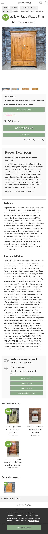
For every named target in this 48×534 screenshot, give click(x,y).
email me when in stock (26, 393)
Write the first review (9, 90)
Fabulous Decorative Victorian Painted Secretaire (35, 429)
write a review (27, 383)
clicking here (34, 520)
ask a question (26, 378)
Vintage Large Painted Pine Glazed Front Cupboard (13, 429)
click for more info (24, 109)
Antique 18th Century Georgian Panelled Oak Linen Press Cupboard (13, 462)
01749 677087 (25, 505)
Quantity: (28, 140)
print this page (26, 388)
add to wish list (24, 134)
